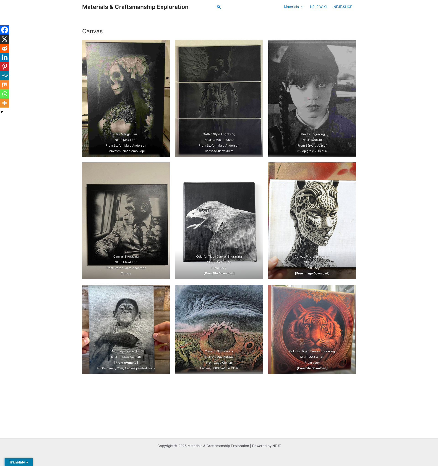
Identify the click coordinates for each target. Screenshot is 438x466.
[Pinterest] (4, 66)
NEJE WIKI (318, 7)
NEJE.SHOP (343, 7)
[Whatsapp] (4, 93)
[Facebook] (4, 29)
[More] (4, 103)
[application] (301, 7)
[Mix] (4, 84)
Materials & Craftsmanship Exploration (135, 6)
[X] (4, 39)
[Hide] (2, 112)
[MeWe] (4, 75)
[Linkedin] (4, 57)
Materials (291, 7)
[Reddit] (4, 48)
